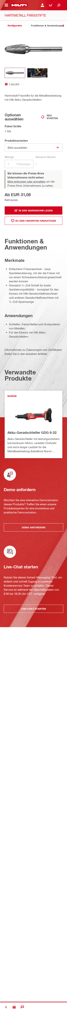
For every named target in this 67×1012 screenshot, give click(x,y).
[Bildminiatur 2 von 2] (37, 73)
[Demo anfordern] (14, 1007)
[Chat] (22, 1007)
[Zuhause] (19, 5)
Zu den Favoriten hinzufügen (35, 220)
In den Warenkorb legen (36, 210)
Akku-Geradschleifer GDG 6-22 (32, 432)
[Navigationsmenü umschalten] (6, 5)
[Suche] (59, 5)
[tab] (15, 25)
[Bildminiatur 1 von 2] (15, 73)
